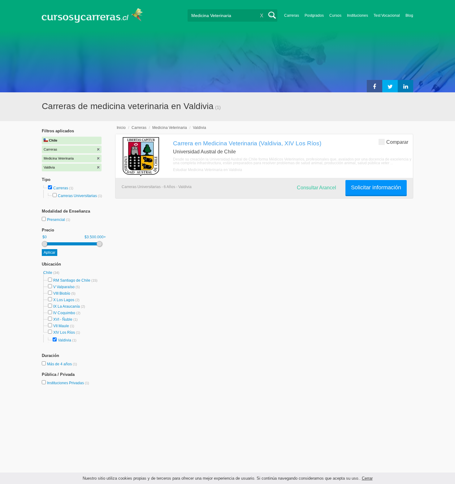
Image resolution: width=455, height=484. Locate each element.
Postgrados (314, 15)
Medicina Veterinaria (169, 127)
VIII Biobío (61, 293)
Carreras (291, 15)
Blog (409, 15)
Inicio (121, 127)
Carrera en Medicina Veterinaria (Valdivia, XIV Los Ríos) (247, 143)
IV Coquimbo (64, 313)
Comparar (397, 142)
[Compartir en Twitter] (390, 86)
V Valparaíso (64, 287)
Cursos (335, 15)
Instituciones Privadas (68, 383)
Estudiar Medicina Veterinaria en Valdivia (207, 170)
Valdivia (64, 340)
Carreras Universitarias (77, 196)
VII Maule (61, 326)
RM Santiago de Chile (71, 280)
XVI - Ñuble (62, 319)
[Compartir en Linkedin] (405, 86)
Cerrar (367, 478)
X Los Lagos (63, 300)
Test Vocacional (387, 15)
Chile (48, 273)
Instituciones (357, 15)
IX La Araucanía (66, 306)
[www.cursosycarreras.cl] (96, 15)
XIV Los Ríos (64, 332)
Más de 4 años (60, 364)
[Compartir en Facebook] (374, 86)
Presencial (56, 220)
